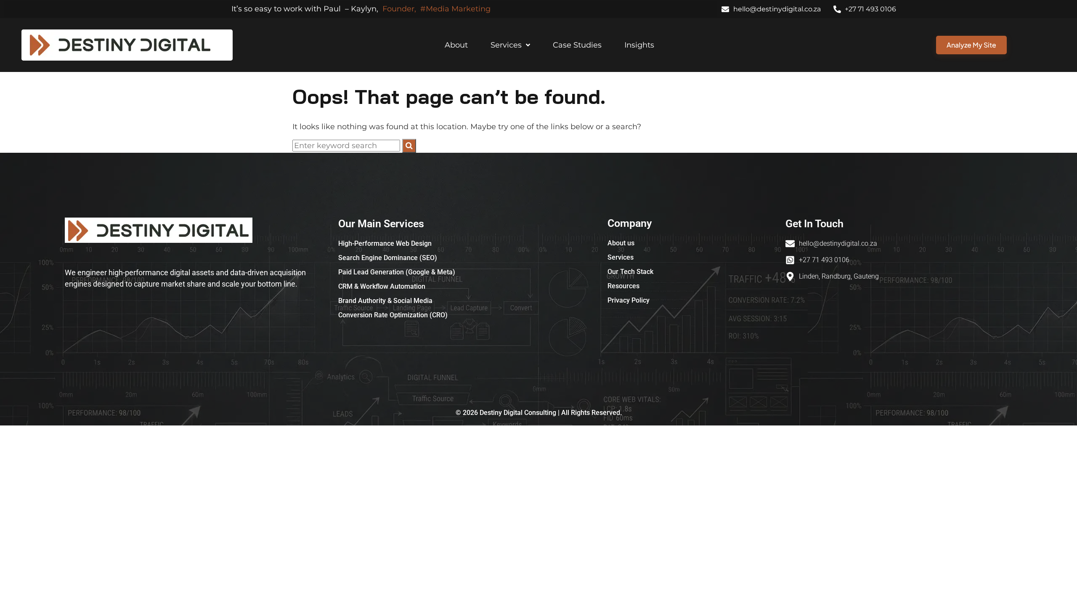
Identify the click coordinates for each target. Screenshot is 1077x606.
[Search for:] (347, 145)
